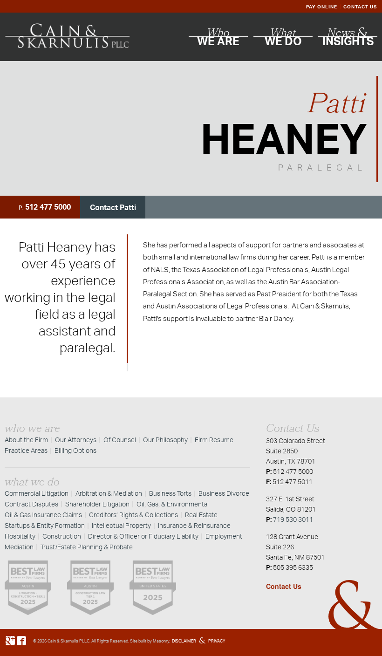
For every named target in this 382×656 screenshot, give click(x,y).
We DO (283, 38)
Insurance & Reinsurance (194, 525)
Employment (223, 536)
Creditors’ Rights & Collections (133, 515)
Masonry (161, 640)
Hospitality (20, 536)
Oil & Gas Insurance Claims (43, 515)
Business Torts (170, 493)
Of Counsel (119, 440)
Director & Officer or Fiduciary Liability (143, 536)
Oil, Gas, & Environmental (172, 504)
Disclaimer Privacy (198, 640)
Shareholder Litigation (97, 504)
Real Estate (201, 515)
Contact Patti (113, 207)
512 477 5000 (48, 207)
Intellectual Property (121, 525)
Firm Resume (214, 440)
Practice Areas (26, 450)
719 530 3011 (293, 519)
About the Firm (26, 440)
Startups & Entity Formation (45, 525)
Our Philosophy (165, 440)
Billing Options (75, 450)
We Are (218, 38)
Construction (61, 536)
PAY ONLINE (321, 6)
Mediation (19, 547)
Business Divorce (223, 493)
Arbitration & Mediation (108, 493)
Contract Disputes (31, 504)
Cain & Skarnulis (63, 640)
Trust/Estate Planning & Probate (87, 547)
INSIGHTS (348, 38)
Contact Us (283, 586)
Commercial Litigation (36, 493)
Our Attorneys (75, 440)
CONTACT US (360, 6)
